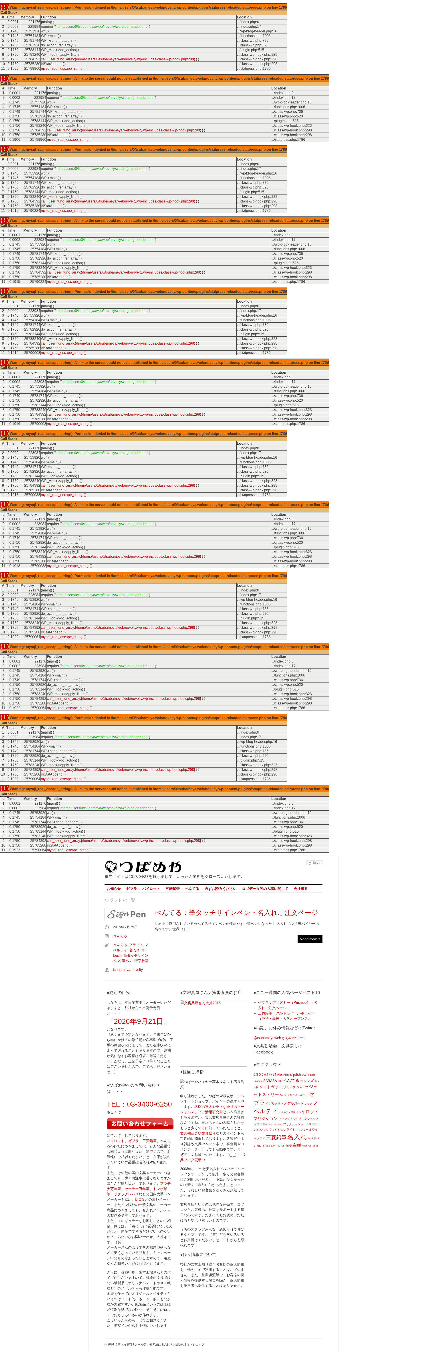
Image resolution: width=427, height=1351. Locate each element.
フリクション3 (287, 1119)
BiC (138, 1199)
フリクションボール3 (297, 1124)
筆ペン (127, 961)
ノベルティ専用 (287, 1112)
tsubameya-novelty (128, 970)
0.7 (266, 1074)
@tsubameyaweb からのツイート (280, 1038)
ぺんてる (192, 889)
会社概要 (301, 889)
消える (261, 1146)
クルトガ (266, 1087)
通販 (315, 1146)
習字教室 (141, 961)
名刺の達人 (203, 1107)
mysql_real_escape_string (62, 68)
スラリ (303, 1095)
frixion (279, 1074)
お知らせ (114, 889)
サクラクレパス (126, 1194)
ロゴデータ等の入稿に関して (265, 889)
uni (280, 1081)
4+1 (271, 1074)
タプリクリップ (276, 1103)
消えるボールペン (275, 1146)
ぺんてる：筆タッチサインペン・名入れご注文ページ (236, 912)
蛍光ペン (307, 1146)
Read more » (310, 939)
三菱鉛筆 (172, 889)
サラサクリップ (285, 1087)
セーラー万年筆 (137, 1189)
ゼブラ (131, 889)
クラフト (136, 945)
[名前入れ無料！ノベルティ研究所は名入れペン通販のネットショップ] (143, 871)
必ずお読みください (221, 889)
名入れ (134, 950)
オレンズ (307, 1081)
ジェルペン (291, 1095)
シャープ (302, 1087)
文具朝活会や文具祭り (198, 1133)
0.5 (261, 1074)
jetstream (301, 1074)
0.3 (256, 1074)
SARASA (270, 1081)
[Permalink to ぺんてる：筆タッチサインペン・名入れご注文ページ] (126, 914)
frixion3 (288, 1074)
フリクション (266, 1118)
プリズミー (302, 1129)
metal (312, 1074)
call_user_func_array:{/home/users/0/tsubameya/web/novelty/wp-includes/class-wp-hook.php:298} (118, 59)
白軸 (297, 1145)
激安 (289, 1145)
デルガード (295, 1103)
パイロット (151, 889)
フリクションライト (282, 1129)
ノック (308, 1103)
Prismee (258, 1081)
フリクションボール (271, 1124)
